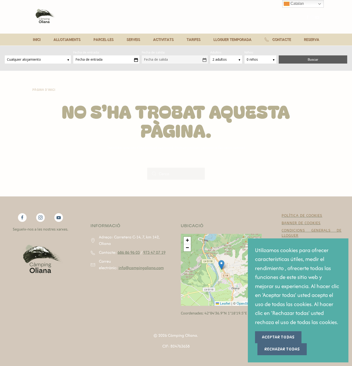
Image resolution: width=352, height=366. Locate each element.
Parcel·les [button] (103, 39)
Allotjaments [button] (66, 39)
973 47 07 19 (154, 252)
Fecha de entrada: (86, 52)
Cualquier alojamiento (24, 59)
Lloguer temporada (232, 39)
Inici (36, 39)
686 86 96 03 (129, 252)
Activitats (163, 39)
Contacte (281, 39)
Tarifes (193, 39)
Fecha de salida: (153, 52)
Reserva (311, 39)
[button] (221, 265)
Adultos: (216, 52)
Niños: (249, 52)
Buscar (313, 59)
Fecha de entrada (88, 59)
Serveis (133, 39)
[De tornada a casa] (44, 17)
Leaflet (224, 303)
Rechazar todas (282, 349)
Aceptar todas (278, 337)
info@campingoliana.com (141, 268)
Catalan (297, 3)
